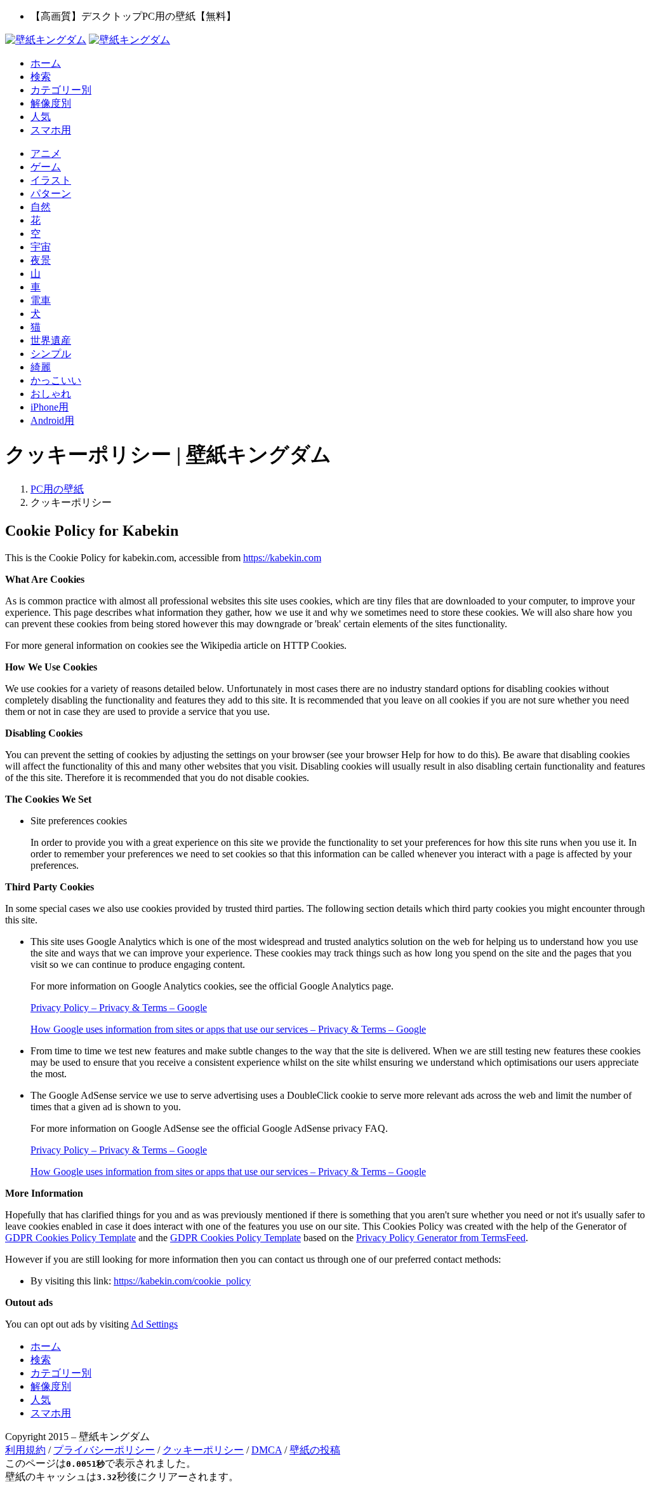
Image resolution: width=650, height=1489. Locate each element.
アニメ (45, 153)
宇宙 (40, 246)
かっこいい (55, 380)
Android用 (52, 420)
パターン (50, 193)
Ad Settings (154, 1324)
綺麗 (40, 367)
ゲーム (45, 166)
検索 (40, 76)
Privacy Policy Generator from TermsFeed (441, 1237)
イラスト (50, 180)
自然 (40, 206)
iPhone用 (49, 407)
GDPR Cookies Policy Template (70, 1237)
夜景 (40, 260)
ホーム (45, 63)
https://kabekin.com (282, 557)
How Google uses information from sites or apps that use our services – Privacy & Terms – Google (228, 1029)
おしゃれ (50, 393)
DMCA (266, 1450)
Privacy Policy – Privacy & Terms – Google (118, 1007)
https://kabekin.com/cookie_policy (182, 1280)
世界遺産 (50, 340)
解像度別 (50, 103)
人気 (40, 116)
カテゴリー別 (60, 90)
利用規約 (25, 1450)
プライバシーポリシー (104, 1450)
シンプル (50, 353)
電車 (40, 300)
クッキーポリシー (203, 1450)
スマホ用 (50, 130)
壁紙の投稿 (314, 1450)
